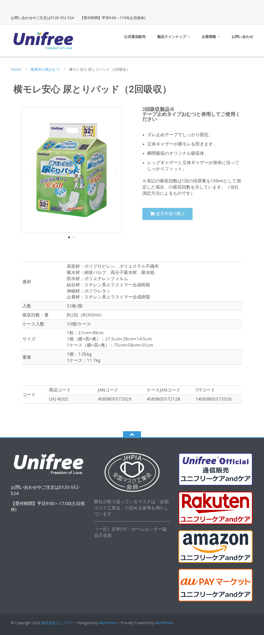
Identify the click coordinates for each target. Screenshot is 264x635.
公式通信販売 (135, 36)
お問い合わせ (242, 36)
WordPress (164, 622)
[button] (69, 237)
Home (16, 69)
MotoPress (108, 622)
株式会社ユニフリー (57, 622)
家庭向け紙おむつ (45, 69)
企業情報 (209, 36)
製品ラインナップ (171, 36)
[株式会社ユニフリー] (44, 40)
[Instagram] (250, 6)
